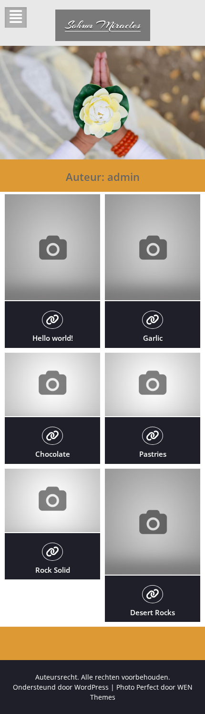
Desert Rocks (152, 612)
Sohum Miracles (103, 24)
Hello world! (52, 338)
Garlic (153, 338)
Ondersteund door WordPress (61, 687)
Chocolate (52, 454)
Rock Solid (52, 570)
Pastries (152, 454)
